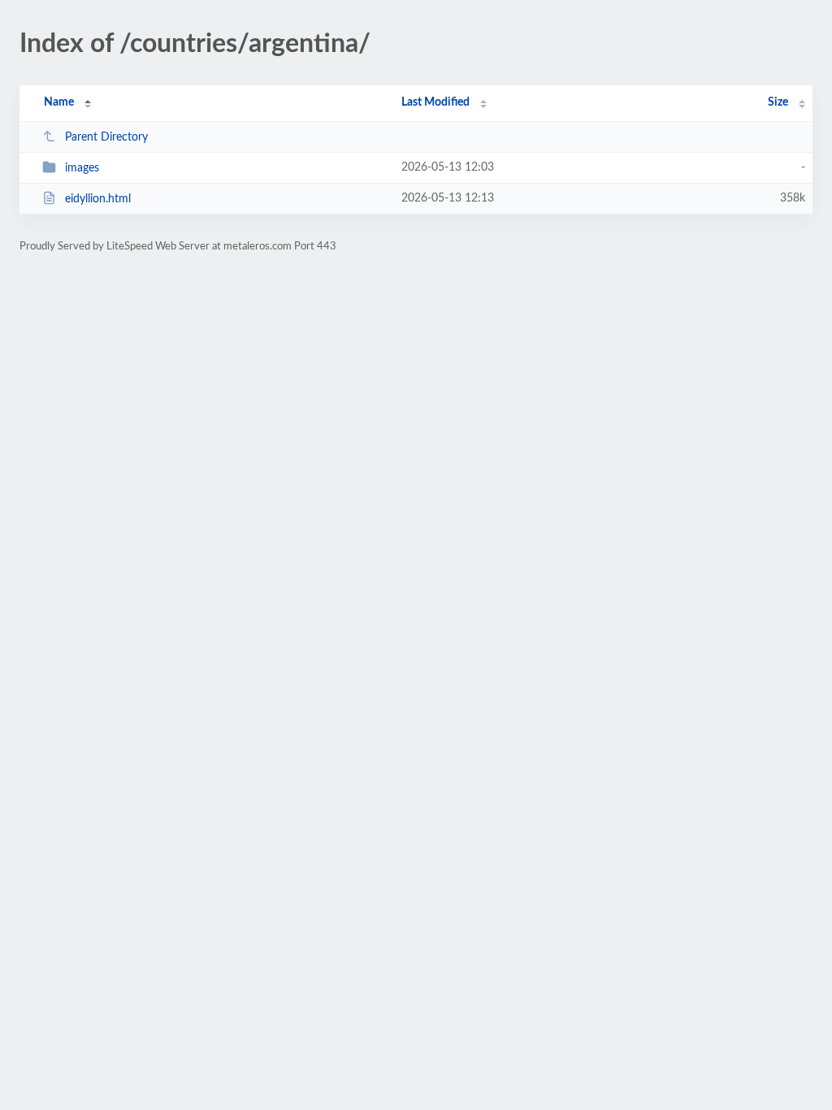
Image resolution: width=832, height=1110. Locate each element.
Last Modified (435, 102)
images (82, 168)
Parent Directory (106, 137)
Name (59, 102)
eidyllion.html (98, 199)
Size (778, 102)
